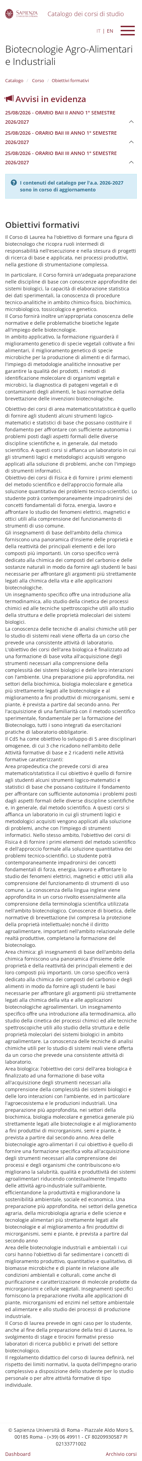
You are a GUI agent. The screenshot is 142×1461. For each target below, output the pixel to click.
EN (110, 30)
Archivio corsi (121, 1454)
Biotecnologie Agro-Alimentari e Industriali (69, 55)
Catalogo (14, 80)
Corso (37, 80)
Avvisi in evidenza (49, 98)
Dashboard (18, 1454)
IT (99, 30)
